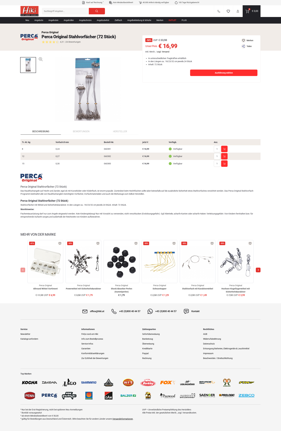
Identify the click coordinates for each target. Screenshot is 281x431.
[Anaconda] (108, 382)
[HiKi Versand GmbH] (29, 11)
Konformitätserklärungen (92, 353)
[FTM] (246, 382)
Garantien (85, 348)
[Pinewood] (168, 396)
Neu (27, 20)
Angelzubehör (103, 20)
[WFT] (128, 382)
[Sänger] (207, 396)
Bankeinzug (147, 339)
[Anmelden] (238, 11)
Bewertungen (81, 131)
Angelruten (53, 20)
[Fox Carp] (168, 382)
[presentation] (28, 55)
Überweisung (148, 344)
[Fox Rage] (69, 396)
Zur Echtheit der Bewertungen (94, 358)
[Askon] (187, 396)
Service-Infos (87, 344)
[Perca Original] (29, 37)
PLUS (184, 20)
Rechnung (146, 358)
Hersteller (120, 131)
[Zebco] (246, 396)
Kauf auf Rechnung (94, 2)
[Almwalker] (227, 382)
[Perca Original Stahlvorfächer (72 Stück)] (28, 65)
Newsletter (25, 334)
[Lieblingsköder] (187, 382)
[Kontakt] (219, 11)
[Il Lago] (69, 382)
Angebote (38, 20)
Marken (159, 20)
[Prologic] (227, 396)
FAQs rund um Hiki (89, 334)
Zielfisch (118, 20)
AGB (205, 334)
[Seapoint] (89, 396)
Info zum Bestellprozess (92, 339)
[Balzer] (128, 396)
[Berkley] (148, 382)
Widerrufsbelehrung (212, 339)
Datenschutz (209, 344)
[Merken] (228, 11)
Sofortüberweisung (151, 334)
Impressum (208, 353)
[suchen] (97, 11)
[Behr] (148, 396)
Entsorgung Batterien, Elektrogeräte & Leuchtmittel (226, 348)
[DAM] (108, 396)
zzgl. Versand (163, 52)
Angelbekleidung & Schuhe (139, 20)
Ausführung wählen (224, 73)
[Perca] (49, 396)
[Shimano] (89, 382)
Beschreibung (40, 131)
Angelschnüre (85, 20)
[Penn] (30, 396)
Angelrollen (69, 20)
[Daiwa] (49, 382)
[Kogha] (30, 382)
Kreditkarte (147, 348)
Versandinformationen (122, 419)
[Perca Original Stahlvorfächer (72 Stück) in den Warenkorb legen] (224, 149)
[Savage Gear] (207, 382)
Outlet (172, 20)
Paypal (145, 353)
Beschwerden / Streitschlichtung (218, 358)
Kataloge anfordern (29, 339)
